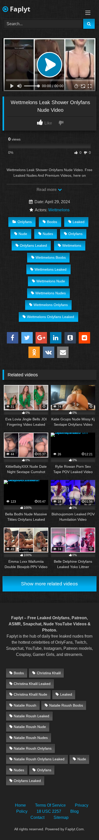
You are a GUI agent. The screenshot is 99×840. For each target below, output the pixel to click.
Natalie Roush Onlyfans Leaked (39, 759)
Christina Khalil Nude (30, 694)
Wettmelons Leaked (51, 269)
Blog (74, 811)
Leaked (79, 222)
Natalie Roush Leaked (31, 716)
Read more (47, 189)
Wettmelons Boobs (51, 257)
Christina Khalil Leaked (32, 684)
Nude (23, 234)
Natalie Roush (25, 705)
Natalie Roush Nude (30, 727)
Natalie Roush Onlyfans (33, 748)
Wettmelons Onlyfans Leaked (50, 317)
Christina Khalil (49, 673)
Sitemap (61, 817)
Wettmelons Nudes (50, 293)
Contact (37, 817)
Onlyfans (25, 222)
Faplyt (19, 8)
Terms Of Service (50, 805)
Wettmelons (59, 210)
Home (20, 805)
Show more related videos (49, 583)
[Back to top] (83, 825)
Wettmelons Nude (50, 281)
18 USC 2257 (49, 811)
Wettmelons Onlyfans (51, 305)
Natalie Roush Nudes (31, 738)
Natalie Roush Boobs (66, 705)
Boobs (52, 222)
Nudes (48, 234)
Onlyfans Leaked (33, 245)
